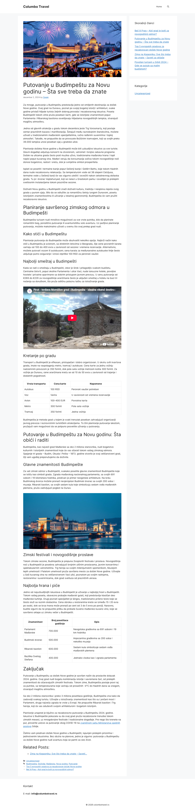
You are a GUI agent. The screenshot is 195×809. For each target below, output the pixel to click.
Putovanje (73, 764)
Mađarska (50, 764)
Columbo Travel (36, 7)
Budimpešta (31, 764)
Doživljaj (41, 764)
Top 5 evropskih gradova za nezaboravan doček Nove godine (54, 766)
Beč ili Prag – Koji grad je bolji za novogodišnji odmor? (50, 769)
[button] (168, 7)
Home (159, 6)
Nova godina (62, 764)
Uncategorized (32, 761)
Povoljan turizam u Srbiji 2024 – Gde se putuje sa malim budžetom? (151, 65)
